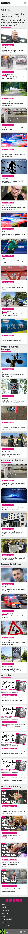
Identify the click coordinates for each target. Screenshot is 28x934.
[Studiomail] (17, 900)
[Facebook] (10, 900)
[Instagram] (14, 900)
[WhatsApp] (7, 900)
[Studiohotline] (21, 900)
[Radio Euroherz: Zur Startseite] (12, 3)
